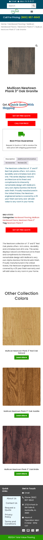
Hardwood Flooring (16, 24)
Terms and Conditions (10, 522)
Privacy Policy (8, 515)
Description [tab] (10, 159)
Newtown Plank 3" (26, 27)
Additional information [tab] (27, 159)
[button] (32, 11)
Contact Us (11, 503)
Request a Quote (10, 508)
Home (3, 24)
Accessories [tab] (10, 163)
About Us (11, 498)
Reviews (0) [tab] (22, 163)
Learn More (21, 357)
